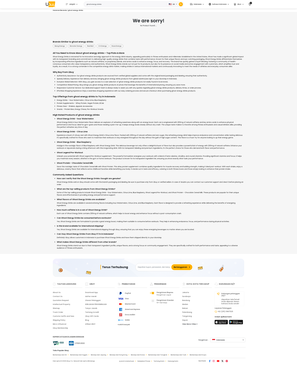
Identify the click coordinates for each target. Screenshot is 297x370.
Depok (185, 320)
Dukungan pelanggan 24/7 (230, 295)
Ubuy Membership (60, 328)
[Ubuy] (50, 4)
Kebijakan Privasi (143, 361)
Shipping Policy (59, 320)
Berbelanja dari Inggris (78, 355)
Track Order (58, 312)
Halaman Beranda (60, 10)
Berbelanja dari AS (60, 355)
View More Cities (189, 324)
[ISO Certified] (75, 343)
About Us (57, 292)
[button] (197, 4)
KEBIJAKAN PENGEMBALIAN (96, 304)
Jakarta (185, 292)
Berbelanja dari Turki (178, 355)
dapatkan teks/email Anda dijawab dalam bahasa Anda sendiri (230, 301)
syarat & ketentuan (126, 361)
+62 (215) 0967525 (225, 311)
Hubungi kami (173, 361)
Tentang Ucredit (92, 312)
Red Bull (90, 46)
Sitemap (56, 308)
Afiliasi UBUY (90, 324)
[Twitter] (223, 361)
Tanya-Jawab (91, 308)
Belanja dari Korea (138, 355)
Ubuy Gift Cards (92, 316)
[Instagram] (214, 361)
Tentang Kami (159, 361)
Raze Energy (116, 46)
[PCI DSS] (58, 343)
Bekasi (185, 308)
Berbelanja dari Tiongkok (157, 355)
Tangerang (187, 316)
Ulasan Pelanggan (93, 300)
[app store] (222, 323)
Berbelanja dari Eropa (198, 355)
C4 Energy (102, 46)
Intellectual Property (61, 304)
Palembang (187, 312)
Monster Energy (76, 46)
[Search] (181, 4)
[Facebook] (210, 361)
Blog (87, 320)
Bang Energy (60, 46)
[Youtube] (218, 361)
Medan (185, 304)
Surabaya (186, 296)
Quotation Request (61, 300)
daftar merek (91, 296)
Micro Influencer (59, 324)
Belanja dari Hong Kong (118, 355)
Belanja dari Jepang (98, 355)
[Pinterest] (227, 361)
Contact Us (57, 296)
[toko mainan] (236, 323)
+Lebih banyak (124, 324)
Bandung (186, 300)
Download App (91, 292)
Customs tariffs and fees (63, 316)
